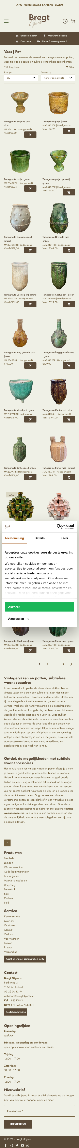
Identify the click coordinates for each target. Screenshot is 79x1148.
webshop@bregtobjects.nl (18, 996)
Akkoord (14, 606)
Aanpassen (16, 618)
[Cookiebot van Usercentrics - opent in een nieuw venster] (56, 526)
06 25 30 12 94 (13, 991)
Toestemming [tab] (14, 538)
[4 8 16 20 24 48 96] (21, 77)
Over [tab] (64, 538)
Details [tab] (40, 538)
